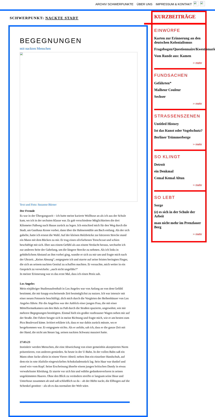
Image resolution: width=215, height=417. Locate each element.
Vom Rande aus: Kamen (172, 56)
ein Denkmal (164, 171)
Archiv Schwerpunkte (114, 4)
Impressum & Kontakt (174, 4)
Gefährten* (162, 83)
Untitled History (166, 124)
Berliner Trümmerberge (172, 137)
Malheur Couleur (167, 90)
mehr (198, 63)
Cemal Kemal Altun (169, 178)
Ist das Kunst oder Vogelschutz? (178, 131)
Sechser (160, 97)
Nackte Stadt (61, 18)
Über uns (144, 4)
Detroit (159, 164)
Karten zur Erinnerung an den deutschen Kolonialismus (177, 40)
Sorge (158, 205)
